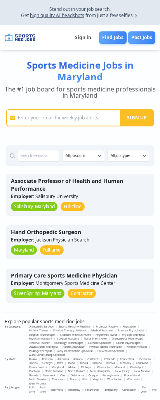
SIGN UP (137, 117)
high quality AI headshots (57, 15)
